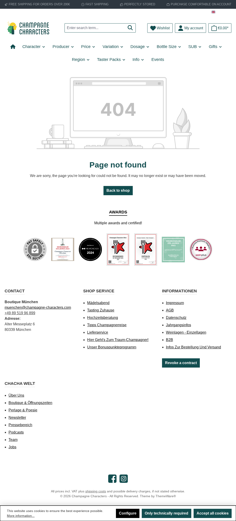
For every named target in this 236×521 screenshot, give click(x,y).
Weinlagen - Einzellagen (186, 332)
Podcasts (16, 432)
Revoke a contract (181, 363)
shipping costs (95, 491)
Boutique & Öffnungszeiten (30, 403)
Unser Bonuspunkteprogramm (111, 347)
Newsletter (17, 417)
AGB (170, 310)
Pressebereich (20, 425)
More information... (21, 516)
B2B (169, 340)
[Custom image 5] (173, 250)
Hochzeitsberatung (102, 318)
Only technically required (166, 513)
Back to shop (118, 190)
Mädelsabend (98, 303)
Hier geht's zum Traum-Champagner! (117, 340)
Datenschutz (176, 318)
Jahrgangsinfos (178, 325)
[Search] (130, 28)
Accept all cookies (213, 513)
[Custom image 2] (90, 249)
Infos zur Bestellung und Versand (193, 347)
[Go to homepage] (30, 28)
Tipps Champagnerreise (107, 325)
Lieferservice (97, 332)
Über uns (16, 395)
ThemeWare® (166, 496)
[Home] (14, 46)
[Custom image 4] (145, 249)
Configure (127, 513)
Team (13, 440)
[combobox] (95, 28)
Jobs (12, 447)
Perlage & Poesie (23, 410)
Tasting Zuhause (100, 310)
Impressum (175, 303)
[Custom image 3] (118, 249)
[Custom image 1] (62, 249)
